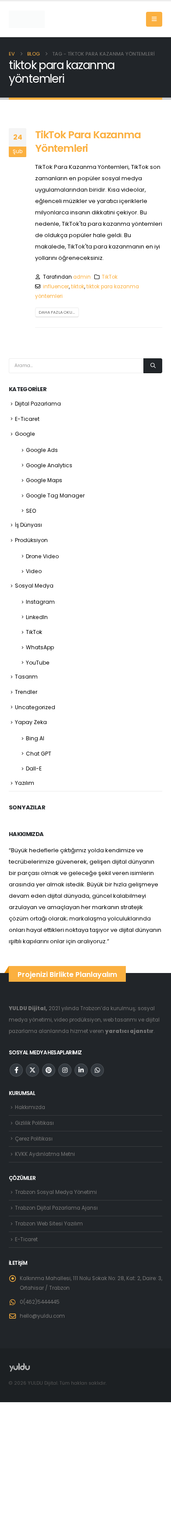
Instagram (40, 602)
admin (82, 276)
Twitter (32, 1070)
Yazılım (24, 783)
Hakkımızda (30, 1107)
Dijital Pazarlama (38, 403)
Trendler (26, 692)
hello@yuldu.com (42, 1316)
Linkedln (37, 617)
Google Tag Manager (55, 495)
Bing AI (35, 738)
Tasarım (26, 676)
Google (25, 434)
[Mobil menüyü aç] (154, 19)
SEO (31, 510)
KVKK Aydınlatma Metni (45, 1154)
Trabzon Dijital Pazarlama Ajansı (56, 1207)
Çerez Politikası (34, 1138)
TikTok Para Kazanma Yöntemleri (88, 141)
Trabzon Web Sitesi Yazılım (49, 1223)
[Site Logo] (27, 19)
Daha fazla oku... (57, 312)
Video (34, 571)
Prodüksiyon (31, 540)
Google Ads (42, 450)
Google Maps (44, 480)
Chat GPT (38, 753)
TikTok (110, 276)
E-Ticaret (27, 419)
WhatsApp (40, 647)
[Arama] (152, 365)
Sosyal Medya (34, 585)
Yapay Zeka (31, 722)
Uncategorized (35, 707)
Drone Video (42, 556)
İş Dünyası (28, 524)
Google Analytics (49, 465)
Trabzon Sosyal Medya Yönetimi (56, 1192)
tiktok (77, 286)
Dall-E (34, 768)
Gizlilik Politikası (34, 1123)
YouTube (38, 662)
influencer (56, 286)
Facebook (16, 1070)
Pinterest (48, 1070)
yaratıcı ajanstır (129, 1031)
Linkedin (81, 1070)
